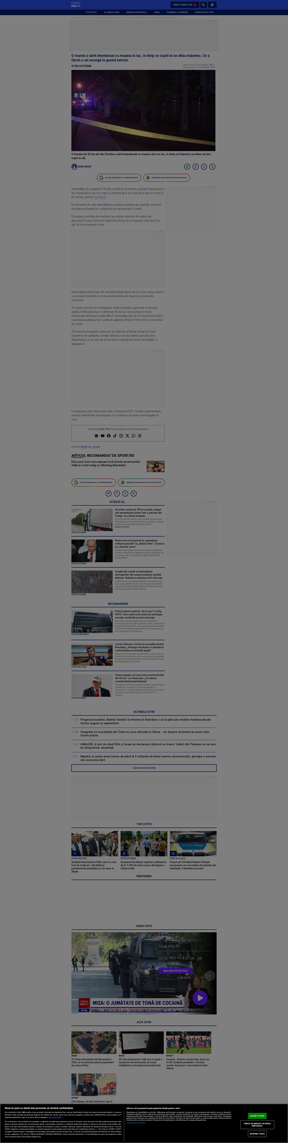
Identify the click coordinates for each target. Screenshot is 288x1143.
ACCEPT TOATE (257, 1116)
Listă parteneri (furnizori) (136, 1123)
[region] (144, 1123)
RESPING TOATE (257, 1134)
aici (96, 1129)
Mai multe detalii (55, 1117)
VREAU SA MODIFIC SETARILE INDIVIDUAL (257, 1124)
